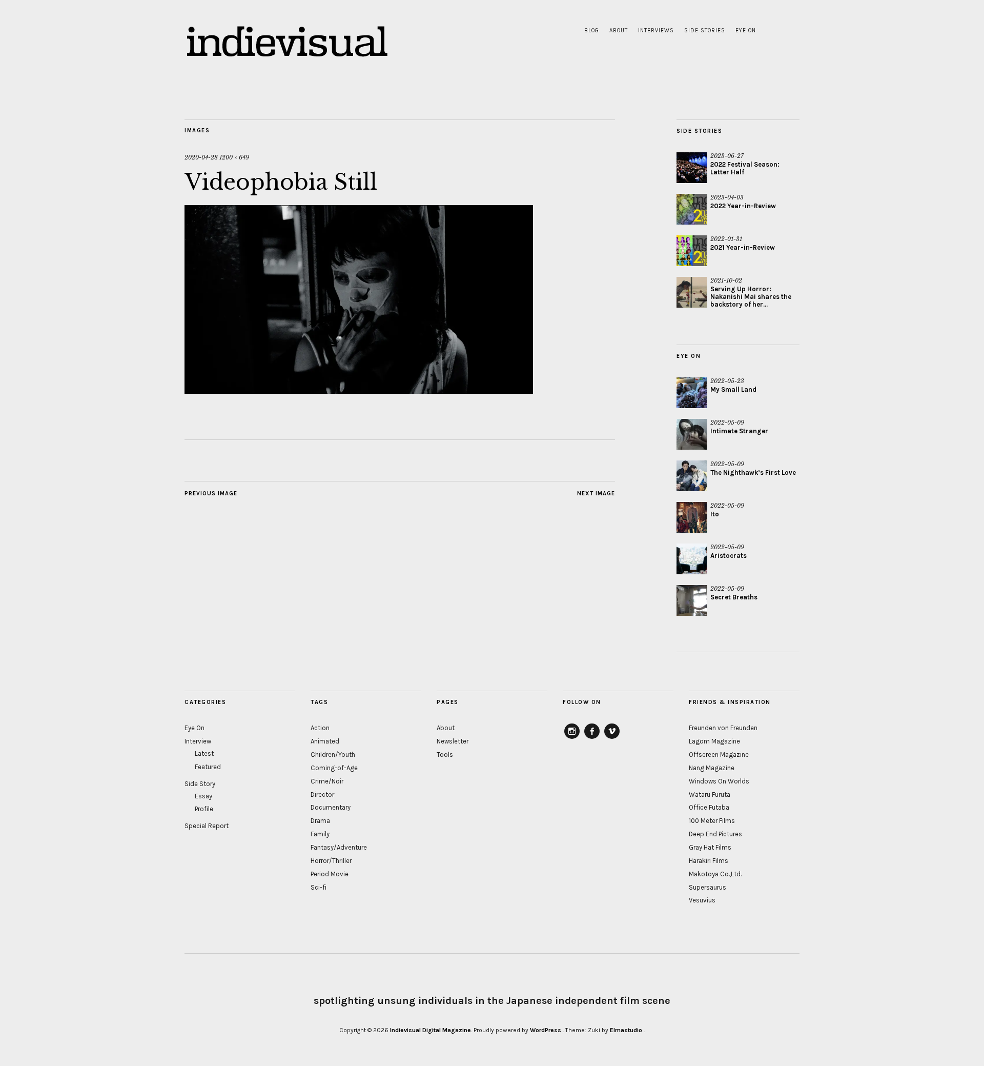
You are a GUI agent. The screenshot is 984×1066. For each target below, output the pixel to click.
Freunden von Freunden (723, 728)
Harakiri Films (708, 860)
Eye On (745, 30)
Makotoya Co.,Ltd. (715, 874)
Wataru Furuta (709, 794)
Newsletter (452, 741)
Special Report (206, 826)
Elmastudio (626, 1030)
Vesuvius (702, 900)
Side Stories (704, 30)
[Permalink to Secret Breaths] (691, 600)
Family (320, 834)
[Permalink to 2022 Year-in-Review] (691, 209)
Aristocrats (728, 555)
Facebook (592, 738)
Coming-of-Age (334, 768)
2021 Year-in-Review (742, 247)
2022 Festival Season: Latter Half (745, 168)
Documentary (331, 807)
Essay (203, 796)
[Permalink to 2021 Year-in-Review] (691, 250)
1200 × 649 (234, 157)
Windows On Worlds (719, 781)
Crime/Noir (327, 781)
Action (320, 728)
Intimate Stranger (739, 431)
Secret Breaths (733, 597)
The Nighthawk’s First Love (753, 472)
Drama (320, 820)
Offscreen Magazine (719, 754)
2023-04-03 (727, 197)
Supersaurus (707, 887)
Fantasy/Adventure (339, 847)
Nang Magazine (711, 768)
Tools (445, 754)
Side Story (199, 784)
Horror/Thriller (331, 860)
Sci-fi (318, 887)
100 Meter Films (712, 820)
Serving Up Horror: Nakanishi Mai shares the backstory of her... (750, 296)
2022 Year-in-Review (743, 206)
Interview (197, 741)
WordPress (545, 1030)
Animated (325, 741)
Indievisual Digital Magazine (430, 1030)
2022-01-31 (726, 239)
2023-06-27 (727, 155)
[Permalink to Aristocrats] (691, 559)
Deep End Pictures (715, 834)
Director (322, 794)
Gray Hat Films (710, 847)
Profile (204, 809)
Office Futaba (709, 807)
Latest (204, 753)
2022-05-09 (727, 422)
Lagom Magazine (714, 741)
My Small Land (733, 389)
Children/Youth (333, 754)
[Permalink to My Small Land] (691, 392)
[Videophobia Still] (358, 391)
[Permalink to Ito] (691, 517)
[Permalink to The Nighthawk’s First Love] (691, 475)
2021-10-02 (726, 280)
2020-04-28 (201, 157)
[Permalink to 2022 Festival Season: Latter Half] (691, 167)
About (618, 30)
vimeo (612, 738)
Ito (714, 514)
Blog (591, 30)
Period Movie (329, 874)
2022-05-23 (727, 381)
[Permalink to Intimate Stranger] (691, 434)
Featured (208, 767)
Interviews (656, 30)
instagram (572, 738)
